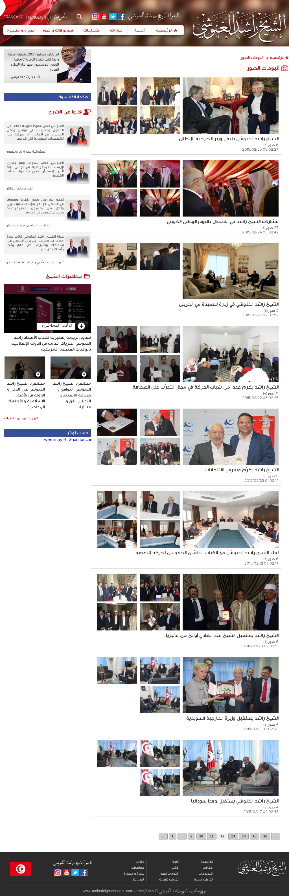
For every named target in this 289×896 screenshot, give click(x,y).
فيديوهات (206, 873)
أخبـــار (138, 30)
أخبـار (175, 862)
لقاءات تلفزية (168, 879)
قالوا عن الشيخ (65, 112)
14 (244, 836)
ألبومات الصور (252, 58)
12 (222, 836)
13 (233, 836)
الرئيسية (164, 30)
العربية (60, 16)
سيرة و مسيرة (20, 30)
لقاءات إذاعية (203, 879)
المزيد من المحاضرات (21, 418)
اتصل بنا (138, 879)
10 (201, 836)
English (38, 17)
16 (265, 836)
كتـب (174, 868)
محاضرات (137, 868)
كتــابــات (91, 30)
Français (12, 17)
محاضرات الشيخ (64, 276)
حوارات (116, 30)
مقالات (208, 868)
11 (212, 836)
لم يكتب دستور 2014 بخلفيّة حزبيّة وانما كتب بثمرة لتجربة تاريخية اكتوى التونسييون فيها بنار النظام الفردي (33, 62)
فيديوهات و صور (57, 30)
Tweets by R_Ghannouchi (66, 439)
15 (255, 836)
